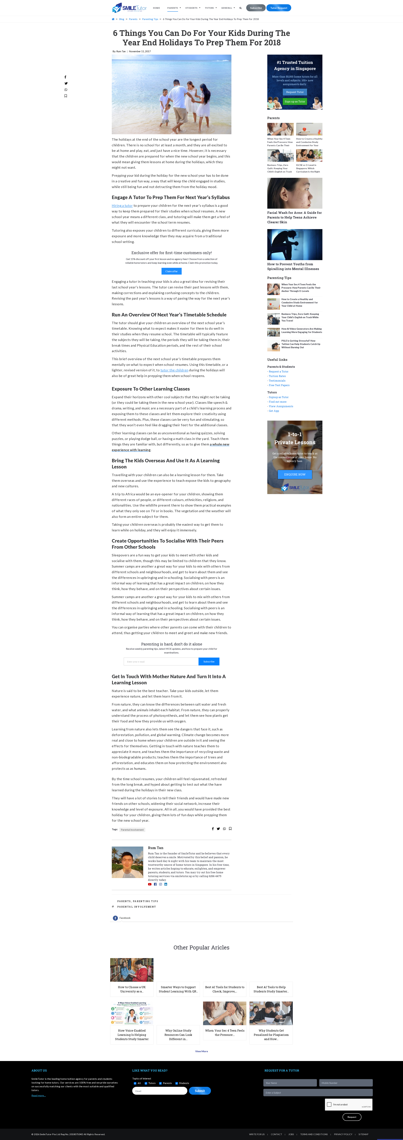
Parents (172, 7)
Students (191, 7)
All (139, 1083)
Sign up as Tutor (295, 101)
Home (156, 7)
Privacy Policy (343, 1134)
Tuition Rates (277, 376)
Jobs (291, 1134)
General (226, 7)
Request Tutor (295, 92)
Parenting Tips (145, 901)
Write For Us (257, 1134)
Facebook (125, 917)
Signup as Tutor (279, 397)
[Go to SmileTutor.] (113, 19)
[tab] (121, 918)
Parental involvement (132, 829)
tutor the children (174, 370)
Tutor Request (278, 7)
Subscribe (256, 7)
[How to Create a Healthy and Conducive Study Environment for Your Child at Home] (309, 129)
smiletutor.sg (183, 876)
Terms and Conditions (314, 1134)
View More (201, 1051)
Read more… (38, 1095)
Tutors (209, 7)
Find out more (278, 401)
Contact (276, 1134)
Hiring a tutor (122, 205)
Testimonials (277, 380)
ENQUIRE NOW (295, 474)
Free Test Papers (279, 385)
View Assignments (281, 406)
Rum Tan (121, 51)
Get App (274, 410)
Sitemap (363, 1134)
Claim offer (171, 271)
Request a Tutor (278, 371)
